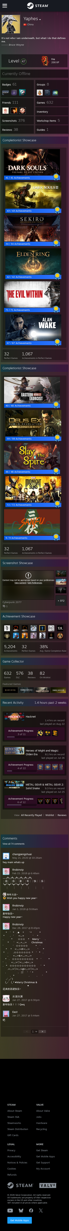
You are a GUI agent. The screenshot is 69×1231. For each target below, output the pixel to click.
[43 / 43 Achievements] (33, 207)
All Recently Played (31, 815)
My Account (43, 1168)
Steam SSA (13, 1116)
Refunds (12, 1174)
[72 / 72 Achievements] (33, 501)
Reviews (62, 815)
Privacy (11, 1150)
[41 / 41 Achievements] (32, 174)
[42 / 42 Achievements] (33, 273)
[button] (17, 60)
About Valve (43, 1110)
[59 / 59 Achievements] (33, 435)
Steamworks (14, 1122)
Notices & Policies (17, 1162)
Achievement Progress (20, 730)
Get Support (43, 1162)
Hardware (41, 1122)
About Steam (14, 1110)
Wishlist (49, 815)
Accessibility (14, 1156)
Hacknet (31, 716)
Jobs (38, 1116)
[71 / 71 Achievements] (32, 306)
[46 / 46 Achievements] (32, 468)
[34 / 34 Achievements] (32, 240)
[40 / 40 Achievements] (32, 402)
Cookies (11, 1168)
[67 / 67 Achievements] (33, 339)
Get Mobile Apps (19, 1220)
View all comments (13, 844)
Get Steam (42, 1150)
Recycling (41, 1129)
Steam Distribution (17, 1129)
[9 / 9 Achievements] (32, 534)
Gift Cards (12, 1135)
